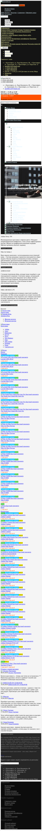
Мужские (20, 127)
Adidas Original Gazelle (8, 628)
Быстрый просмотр (21, 357)
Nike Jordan (16, 132)
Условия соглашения (7, 31)
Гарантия (8, 10)
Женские (19, 146)
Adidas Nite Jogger (7, 561)
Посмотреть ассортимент (9, 286)
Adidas (15, 134)
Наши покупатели (24, 233)
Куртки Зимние (18, 217)
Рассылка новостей (34, 44)
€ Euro (7, 20)
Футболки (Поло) (18, 219)
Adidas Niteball (5, 569)
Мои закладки (9, 827)
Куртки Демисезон (19, 215)
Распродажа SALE (15, 111)
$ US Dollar (8, 22)
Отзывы (20, 30)
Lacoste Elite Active (7, 374)
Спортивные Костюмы (20, 203)
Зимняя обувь (13, 118)
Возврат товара (18, 35)
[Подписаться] (1, 765)
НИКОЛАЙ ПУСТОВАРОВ (17, 684)
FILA (14, 152)
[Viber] (3, 755)
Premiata (7, 343)
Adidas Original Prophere (9, 635)
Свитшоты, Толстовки (20, 208)
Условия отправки (29, 30)
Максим (11, 698)
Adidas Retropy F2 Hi (8, 658)
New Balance (17, 139)
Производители (6, 38)
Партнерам (17, 229)
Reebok (15, 137)
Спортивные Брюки (19, 212)
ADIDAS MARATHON (8, 554)
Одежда (11, 113)
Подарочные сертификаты (20, 38)
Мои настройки (6, 46)
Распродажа (18, 224)
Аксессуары (13, 117)
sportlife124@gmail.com (12, 66)
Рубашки (15, 205)
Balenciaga (16, 130)
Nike (14, 129)
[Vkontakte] (1, 755)
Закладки (24, 44)
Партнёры (33, 38)
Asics (14, 141)
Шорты (15, 221)
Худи (14, 210)
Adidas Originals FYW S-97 (9, 643)
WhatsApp (8, 73)
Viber (6, 75)
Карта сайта (27, 35)
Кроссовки (12, 110)
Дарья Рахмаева (13, 724)
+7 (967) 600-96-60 (11, 70)
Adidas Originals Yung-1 (8, 650)
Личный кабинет (10, 823)
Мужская (20, 201)
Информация (5, 28)
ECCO (15, 144)
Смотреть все (9, 347)
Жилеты (15, 214)
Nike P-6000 (5, 455)
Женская (19, 222)
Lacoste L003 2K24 (7, 359)
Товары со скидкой (7, 40)
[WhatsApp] (2, 755)
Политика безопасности (23, 31)
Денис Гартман (13, 712)
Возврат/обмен (10, 9)
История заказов (15, 44)
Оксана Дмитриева (14, 672)
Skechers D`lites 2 (6, 665)
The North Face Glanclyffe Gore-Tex (12, 396)
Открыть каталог (6, 248)
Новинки (15, 226)
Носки (11, 115)
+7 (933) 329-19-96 (11, 68)
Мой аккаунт (5, 42)
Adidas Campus (6, 517)
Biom (2, 507)
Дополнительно (6, 37)
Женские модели (10, 319)
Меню (12, 108)
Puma (14, 143)
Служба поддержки (7, 33)
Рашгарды (16, 207)
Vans (14, 136)
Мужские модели (10, 321)
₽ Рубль (7, 24)
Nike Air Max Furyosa (8, 418)
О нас (12, 231)
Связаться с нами (6, 35)
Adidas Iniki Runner (7, 539)
